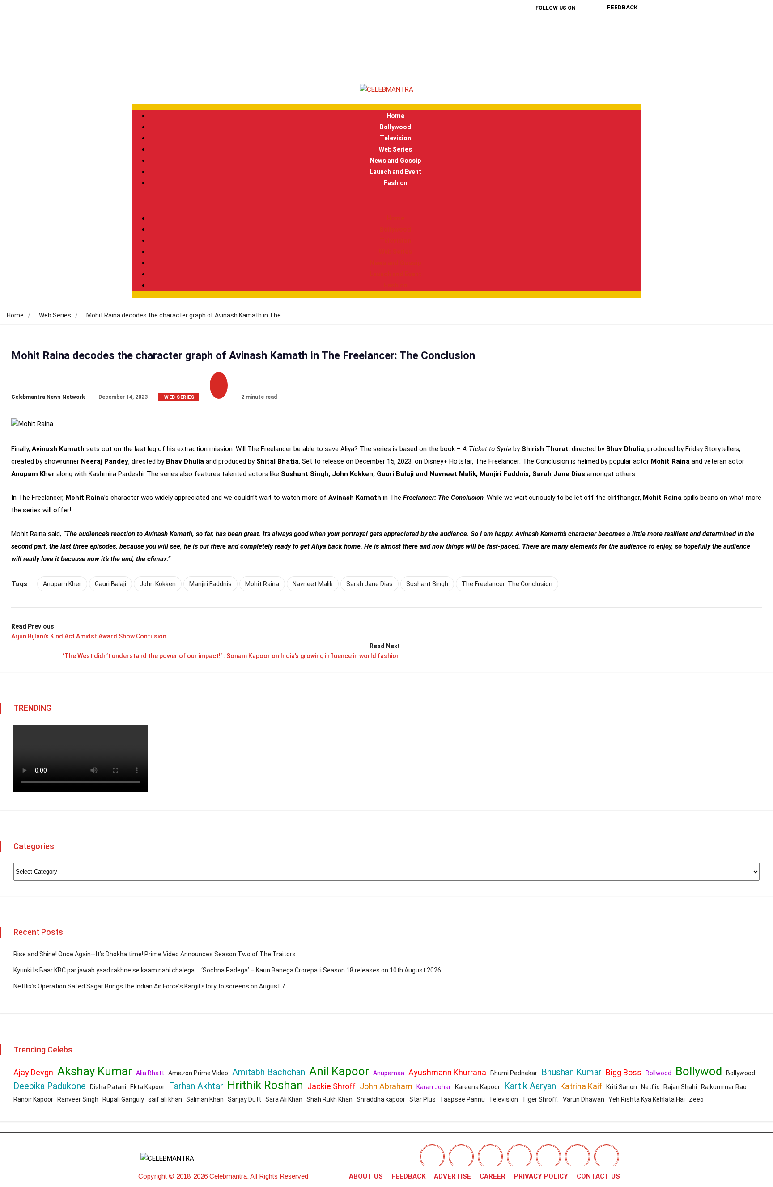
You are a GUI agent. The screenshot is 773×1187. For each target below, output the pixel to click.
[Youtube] (570, 56)
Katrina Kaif (581, 1086)
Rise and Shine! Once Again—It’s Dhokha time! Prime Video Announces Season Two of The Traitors (154, 954)
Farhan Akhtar (196, 1086)
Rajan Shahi (680, 1086)
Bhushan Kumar (571, 1072)
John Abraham (386, 1086)
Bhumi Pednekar (513, 1073)
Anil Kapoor (339, 1071)
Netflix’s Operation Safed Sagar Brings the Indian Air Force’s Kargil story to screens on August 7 (149, 986)
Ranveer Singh (77, 1099)
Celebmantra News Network (48, 397)
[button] (386, 200)
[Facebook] (527, 31)
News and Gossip (395, 160)
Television (395, 138)
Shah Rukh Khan (329, 1099)
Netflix (650, 1086)
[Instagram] (584, 31)
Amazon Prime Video (198, 1073)
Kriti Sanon (621, 1086)
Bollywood (395, 127)
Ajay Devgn (33, 1072)
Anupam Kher (62, 583)
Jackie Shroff (331, 1086)
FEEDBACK (408, 1176)
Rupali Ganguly (123, 1099)
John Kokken (158, 583)
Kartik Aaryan (530, 1086)
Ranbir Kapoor (33, 1099)
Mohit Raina (262, 583)
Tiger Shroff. (540, 1099)
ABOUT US (366, 1176)
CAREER (492, 1176)
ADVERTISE (452, 1176)
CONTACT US (598, 1176)
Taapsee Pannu (462, 1099)
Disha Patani (108, 1086)
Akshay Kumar (94, 1071)
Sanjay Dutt (244, 1099)
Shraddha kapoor (381, 1099)
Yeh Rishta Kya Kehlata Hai (646, 1099)
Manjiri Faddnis (210, 583)
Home (395, 116)
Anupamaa (388, 1073)
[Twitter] (555, 31)
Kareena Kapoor (477, 1086)
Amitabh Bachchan (268, 1072)
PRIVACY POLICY (541, 1176)
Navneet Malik (313, 583)
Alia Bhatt (150, 1073)
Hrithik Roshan (265, 1085)
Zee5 (696, 1099)
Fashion (396, 183)
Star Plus (422, 1099)
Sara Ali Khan (283, 1099)
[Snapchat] (577, 1156)
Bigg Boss (623, 1072)
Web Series (395, 149)
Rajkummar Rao (724, 1086)
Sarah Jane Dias (369, 583)
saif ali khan (165, 1099)
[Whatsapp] (606, 1156)
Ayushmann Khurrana (447, 1072)
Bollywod (698, 1071)
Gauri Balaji (110, 583)
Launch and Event (395, 172)
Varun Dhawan (583, 1099)
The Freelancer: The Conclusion (507, 583)
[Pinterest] (541, 56)
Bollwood (658, 1073)
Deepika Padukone (49, 1086)
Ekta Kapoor (147, 1086)
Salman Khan (205, 1099)
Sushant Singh (427, 583)
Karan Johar (433, 1086)
